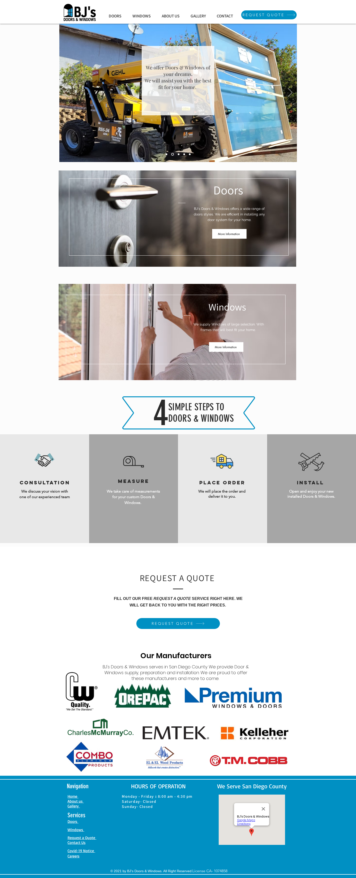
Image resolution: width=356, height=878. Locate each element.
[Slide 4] (184, 154)
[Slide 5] (190, 154)
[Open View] (166, 154)
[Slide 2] (172, 154)
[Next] (290, 92)
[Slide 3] (178, 154)
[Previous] (66, 92)
